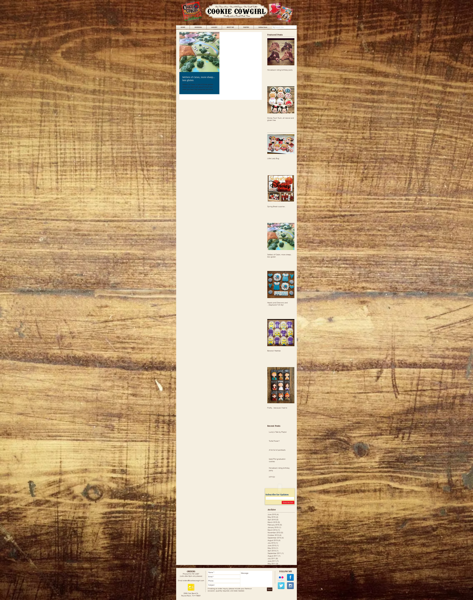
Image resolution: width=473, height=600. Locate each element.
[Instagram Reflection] (290, 585)
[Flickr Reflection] (281, 577)
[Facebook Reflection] (290, 577)
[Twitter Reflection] (281, 585)
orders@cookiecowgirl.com (193, 580)
